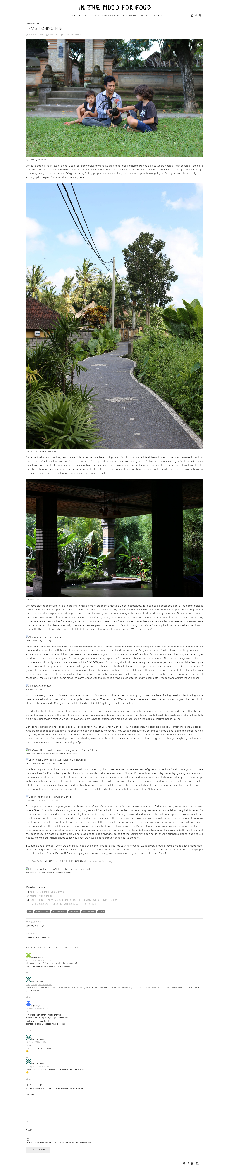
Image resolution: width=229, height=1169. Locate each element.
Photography (130, 15)
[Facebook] (196, 15)
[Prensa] (202, 1163)
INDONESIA (74, 912)
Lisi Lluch (53, 35)
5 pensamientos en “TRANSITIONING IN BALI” (52, 947)
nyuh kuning (89, 912)
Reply (28, 972)
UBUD (101, 912)
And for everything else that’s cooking (88, 15)
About (115, 15)
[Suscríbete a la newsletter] (197, 1163)
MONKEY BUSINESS (41, 896)
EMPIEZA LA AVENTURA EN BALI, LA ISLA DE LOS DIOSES (63, 904)
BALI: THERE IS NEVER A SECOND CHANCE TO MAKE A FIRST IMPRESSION (74, 900)
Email (29, 1130)
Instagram (157, 15)
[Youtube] (199, 15)
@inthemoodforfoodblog (98, 861)
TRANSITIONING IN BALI (46, 28)
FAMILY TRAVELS (42, 912)
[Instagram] (192, 15)
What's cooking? (33, 24)
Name (29, 1121)
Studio (144, 15)
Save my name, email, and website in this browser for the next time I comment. (59, 1142)
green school (59, 912)
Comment (30, 1094)
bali (30, 912)
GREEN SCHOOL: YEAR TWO (47, 892)
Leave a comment (73, 35)
